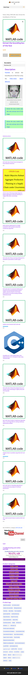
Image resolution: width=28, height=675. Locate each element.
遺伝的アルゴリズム (16, 657)
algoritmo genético (7, 605)
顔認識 (10, 660)
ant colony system (15, 605)
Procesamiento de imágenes (8, 631)
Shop (8, 14)
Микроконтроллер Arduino (8, 640)
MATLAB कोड (18, 622)
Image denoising (6, 616)
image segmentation (7, 619)
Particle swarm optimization (8, 628)
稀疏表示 (9, 657)
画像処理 (5, 657)
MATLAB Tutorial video (14, 584)
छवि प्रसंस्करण (5, 651)
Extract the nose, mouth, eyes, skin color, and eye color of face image (15, 111)
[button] (23, 22)
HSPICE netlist (14, 572)
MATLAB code (14, 14)
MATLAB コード (6, 625)
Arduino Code (14, 575)
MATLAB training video (14, 598)
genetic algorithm (6, 613)
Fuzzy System (14, 595)
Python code (14, 578)
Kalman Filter (15, 619)
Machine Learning (14, 590)
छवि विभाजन (11, 651)
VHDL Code (14, 566)
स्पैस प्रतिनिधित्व (16, 651)
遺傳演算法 (5, 660)
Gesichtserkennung (15, 613)
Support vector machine (8, 637)
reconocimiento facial (20, 631)
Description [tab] (7, 62)
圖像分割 (5, 654)
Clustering (5, 610)
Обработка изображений (8, 643)
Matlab (13, 622)
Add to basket (15, 55)
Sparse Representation (18, 634)
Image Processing (14, 616)
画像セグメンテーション (17, 654)
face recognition (18, 610)
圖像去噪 (9, 654)
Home (4, 14)
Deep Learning (14, 587)
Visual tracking (17, 637)
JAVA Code (14, 569)
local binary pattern (7, 622)
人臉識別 (22, 651)
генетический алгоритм (20, 643)
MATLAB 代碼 (13, 625)
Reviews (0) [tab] (7, 65)
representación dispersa (8, 634)
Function (7, 72)
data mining (11, 610)
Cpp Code (14, 581)
